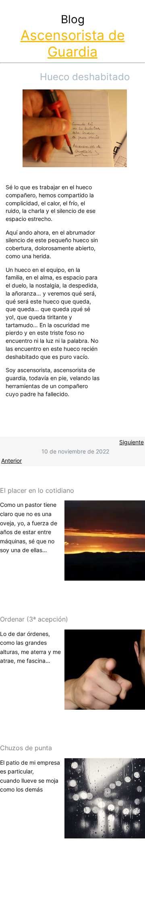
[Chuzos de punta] (104, 833)
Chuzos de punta (26, 748)
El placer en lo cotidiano (37, 490)
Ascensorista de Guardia (73, 43)
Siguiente (131, 442)
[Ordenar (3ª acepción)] (104, 704)
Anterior (11, 460)
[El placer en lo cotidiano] (104, 576)
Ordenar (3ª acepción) (34, 619)
